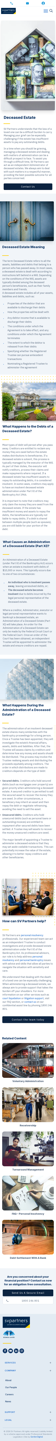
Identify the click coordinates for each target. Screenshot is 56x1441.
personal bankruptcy (31, 960)
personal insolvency (32, 935)
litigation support (34, 998)
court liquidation (11, 998)
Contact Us (28, 186)
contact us (30, 1001)
